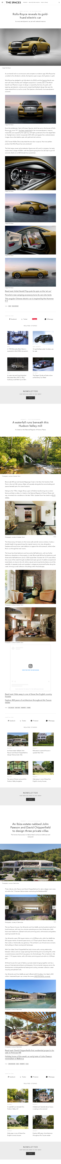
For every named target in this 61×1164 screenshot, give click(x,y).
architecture (12, 1063)
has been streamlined (25, 130)
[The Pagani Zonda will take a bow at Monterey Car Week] (43, 364)
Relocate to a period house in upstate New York (41, 752)
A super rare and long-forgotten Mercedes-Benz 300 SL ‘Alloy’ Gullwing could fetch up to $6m (16, 377)
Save (35, 319)
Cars (10, 306)
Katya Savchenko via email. (42, 976)
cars (10, 130)
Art (33, 373)
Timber (28, 707)
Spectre (44, 80)
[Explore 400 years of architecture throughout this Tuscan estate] (43, 1122)
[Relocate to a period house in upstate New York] (43, 739)
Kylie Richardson (35, 419)
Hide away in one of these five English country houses (42, 780)
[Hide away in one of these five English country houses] (43, 768)
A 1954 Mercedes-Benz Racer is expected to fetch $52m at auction (17, 350)
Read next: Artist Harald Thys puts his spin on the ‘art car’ (28, 291)
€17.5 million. (39, 974)
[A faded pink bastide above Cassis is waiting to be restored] (43, 1095)
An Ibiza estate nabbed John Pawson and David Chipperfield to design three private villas (17, 753)
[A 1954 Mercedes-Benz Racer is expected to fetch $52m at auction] (17, 338)
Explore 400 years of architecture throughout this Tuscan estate (42, 1134)
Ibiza (46, 889)
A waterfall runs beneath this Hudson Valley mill (15, 1108)
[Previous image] (7, 518)
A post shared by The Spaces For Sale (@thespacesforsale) (29, 689)
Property (25, 2)
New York (17, 707)
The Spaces (13, 3)
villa (27, 1063)
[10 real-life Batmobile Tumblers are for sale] (43, 338)
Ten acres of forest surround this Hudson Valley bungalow (16, 780)
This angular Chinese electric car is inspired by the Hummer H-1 (29, 300)
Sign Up (30, 397)
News (21, 11)
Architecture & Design (34, 2)
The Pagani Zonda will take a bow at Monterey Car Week (43, 376)
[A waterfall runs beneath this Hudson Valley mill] (17, 1095)
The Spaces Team (36, 11)
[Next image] (54, 518)
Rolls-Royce (15, 306)
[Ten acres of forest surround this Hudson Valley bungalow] (17, 768)
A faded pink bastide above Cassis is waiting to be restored (43, 1108)
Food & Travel (44, 2)
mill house (11, 707)
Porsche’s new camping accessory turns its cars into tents (28, 295)
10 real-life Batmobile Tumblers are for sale (43, 350)
